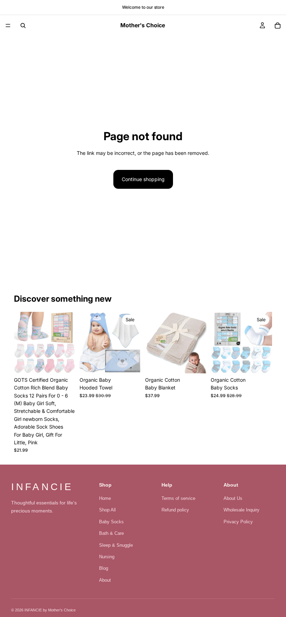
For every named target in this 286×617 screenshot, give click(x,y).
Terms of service (178, 498)
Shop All (107, 509)
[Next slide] (67, 342)
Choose (70, 362)
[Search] (23, 25)
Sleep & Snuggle (116, 545)
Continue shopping (143, 179)
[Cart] (277, 25)
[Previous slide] (21, 342)
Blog (103, 568)
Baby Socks (111, 521)
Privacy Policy (238, 521)
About (105, 580)
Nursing (106, 556)
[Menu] (8, 25)
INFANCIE (42, 487)
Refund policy (175, 509)
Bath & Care (111, 533)
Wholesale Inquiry (241, 509)
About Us (233, 498)
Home (105, 498)
